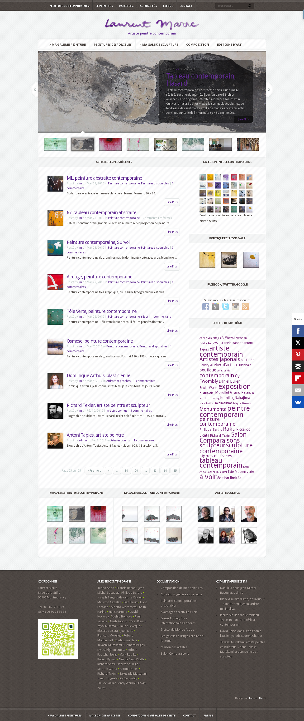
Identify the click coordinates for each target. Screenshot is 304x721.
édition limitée (229, 478)
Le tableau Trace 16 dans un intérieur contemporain (239, 619)
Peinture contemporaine (69, 6)
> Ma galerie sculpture (159, 44)
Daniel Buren (229, 381)
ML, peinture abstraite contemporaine (104, 178)
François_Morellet (214, 392)
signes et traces (216, 456)
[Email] (298, 390)
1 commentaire (161, 316)
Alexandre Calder (130, 597)
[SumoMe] (298, 402)
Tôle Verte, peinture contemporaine (102, 311)
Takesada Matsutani (133, 673)
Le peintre (104, 6)
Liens (168, 6)
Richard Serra (106, 664)
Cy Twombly (128, 678)
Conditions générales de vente (181, 594)
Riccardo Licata (107, 630)
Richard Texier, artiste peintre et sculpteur (108, 405)
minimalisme (224, 403)
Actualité (148, 6)
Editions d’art (229, 44)
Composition (197, 44)
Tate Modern (237, 472)
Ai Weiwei (228, 338)
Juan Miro (126, 630)
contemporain (217, 375)
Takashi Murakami (217, 472)
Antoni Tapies (129, 669)
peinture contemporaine (217, 421)
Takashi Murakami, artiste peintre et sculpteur (238, 651)
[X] (298, 343)
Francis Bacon (126, 588)
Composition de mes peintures (182, 588)
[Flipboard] (298, 378)
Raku (229, 428)
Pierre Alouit (228, 615)
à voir (208, 477)
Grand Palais (240, 392)
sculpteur (212, 445)
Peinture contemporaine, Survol (98, 242)
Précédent (34, 89)
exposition (234, 386)
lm (177, 69)
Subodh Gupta (107, 669)
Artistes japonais (220, 359)
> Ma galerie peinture (67, 44)
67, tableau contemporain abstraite (101, 212)
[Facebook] (298, 331)
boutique (208, 370)
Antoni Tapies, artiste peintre (95, 435)
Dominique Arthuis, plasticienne (98, 375)
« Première (94, 470)
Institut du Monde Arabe (177, 629)
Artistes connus (117, 410)
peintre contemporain (225, 411)
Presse (208, 715)
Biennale (245, 365)
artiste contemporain (221, 351)
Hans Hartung (118, 611)
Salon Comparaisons (223, 437)
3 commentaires (144, 381)
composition (224, 370)
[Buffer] (298, 366)
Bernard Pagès (134, 645)
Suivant (269, 89)
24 (165, 470)
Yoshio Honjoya (121, 616)
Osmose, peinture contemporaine (100, 341)
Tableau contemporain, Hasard (201, 79)
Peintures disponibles (113, 44)
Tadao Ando (105, 588)
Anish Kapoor (233, 343)
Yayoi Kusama (106, 626)
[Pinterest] (298, 354)
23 (155, 470)
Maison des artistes (174, 647)
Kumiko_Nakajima (235, 397)
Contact (186, 6)
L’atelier (126, 6)
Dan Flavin (131, 602)
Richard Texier (220, 435)
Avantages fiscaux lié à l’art (179, 612)
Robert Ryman (106, 659)
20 (136, 470)
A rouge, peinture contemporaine (99, 277)
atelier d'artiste (224, 364)
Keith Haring (212, 398)
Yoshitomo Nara (126, 640)
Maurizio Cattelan (109, 602)
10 (126, 470)
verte (250, 472)
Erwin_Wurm (209, 388)
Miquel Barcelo (242, 403)
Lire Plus (243, 119)
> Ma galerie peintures (65, 715)
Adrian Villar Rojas (210, 338)
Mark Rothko (207, 403)
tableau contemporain (221, 463)
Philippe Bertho (131, 592)
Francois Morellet (109, 635)
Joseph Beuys (106, 597)
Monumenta (213, 409)
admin (83, 440)
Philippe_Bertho (211, 429)
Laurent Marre (257, 698)
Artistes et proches (118, 381)
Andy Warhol (215, 343)
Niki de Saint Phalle (131, 659)
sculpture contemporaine (226, 448)
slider (144, 316)
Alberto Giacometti (124, 607)
